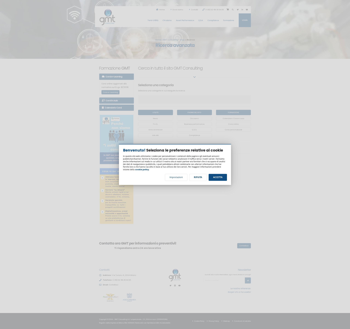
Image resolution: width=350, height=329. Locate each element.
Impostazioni (176, 177)
